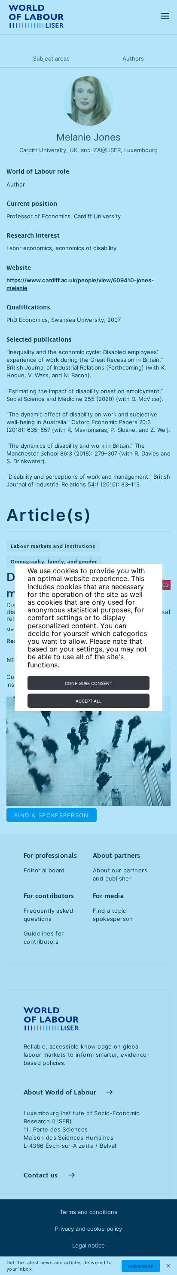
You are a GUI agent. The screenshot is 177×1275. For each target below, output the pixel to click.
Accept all (89, 700)
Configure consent (88, 683)
